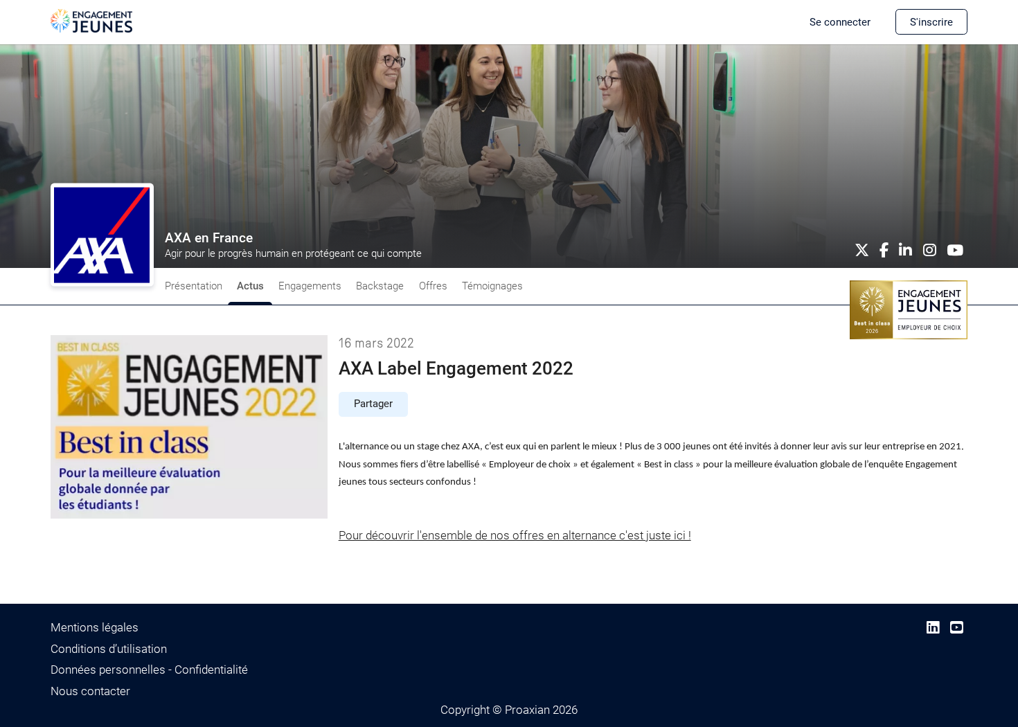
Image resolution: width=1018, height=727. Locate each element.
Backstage (380, 286)
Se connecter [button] (840, 22)
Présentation (193, 286)
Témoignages (492, 286)
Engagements (309, 286)
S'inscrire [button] (931, 22)
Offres (433, 286)
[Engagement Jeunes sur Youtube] (956, 627)
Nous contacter (90, 691)
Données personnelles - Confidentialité (149, 669)
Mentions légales (95, 627)
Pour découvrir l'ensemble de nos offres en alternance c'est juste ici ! (515, 535)
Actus (250, 286)
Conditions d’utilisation (109, 649)
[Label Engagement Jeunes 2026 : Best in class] (908, 309)
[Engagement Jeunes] (92, 20)
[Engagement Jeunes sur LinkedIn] (933, 627)
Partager (373, 403)
